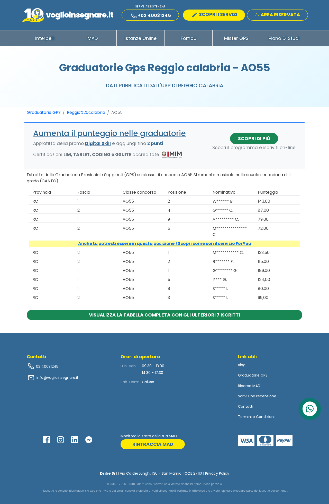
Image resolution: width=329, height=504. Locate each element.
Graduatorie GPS (44, 112)
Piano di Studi (284, 38)
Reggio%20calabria (86, 112)
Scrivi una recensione (257, 396)
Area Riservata (280, 14)
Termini (245, 416)
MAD (93, 38)
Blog (241, 365)
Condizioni (265, 416)
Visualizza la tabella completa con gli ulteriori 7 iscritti (164, 315)
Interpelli (44, 38)
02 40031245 (46, 366)
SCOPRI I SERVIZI (217, 14)
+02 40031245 (154, 15)
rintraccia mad (152, 444)
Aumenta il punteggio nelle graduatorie (109, 133)
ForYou (188, 38)
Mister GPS (236, 38)
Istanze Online (141, 38)
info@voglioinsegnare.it (57, 377)
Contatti (245, 406)
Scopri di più (254, 138)
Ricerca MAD (249, 385)
